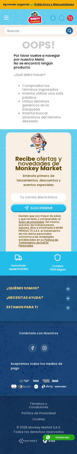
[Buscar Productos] (69, 30)
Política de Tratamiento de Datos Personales (38, 243)
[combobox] (38, 31)
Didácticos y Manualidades (54, 4)
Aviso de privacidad (31, 222)
